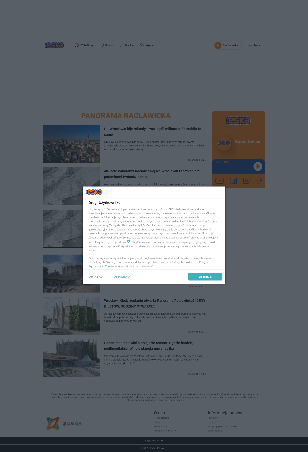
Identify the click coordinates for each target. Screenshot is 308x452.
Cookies (109, 266)
